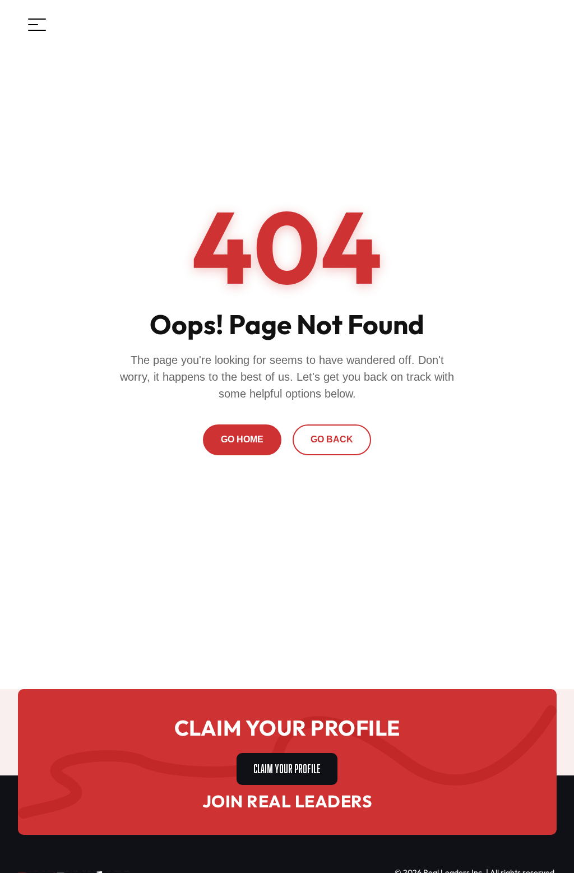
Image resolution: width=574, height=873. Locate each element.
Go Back (332, 439)
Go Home (242, 439)
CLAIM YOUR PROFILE (287, 767)
